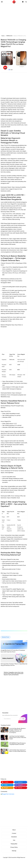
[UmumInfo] (14, 2)
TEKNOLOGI (6, 55)
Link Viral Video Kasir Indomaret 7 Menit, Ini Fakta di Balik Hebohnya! (17, 750)
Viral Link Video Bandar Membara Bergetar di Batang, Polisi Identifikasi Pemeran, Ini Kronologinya (17, 730)
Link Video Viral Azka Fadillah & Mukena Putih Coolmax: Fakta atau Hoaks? (17, 737)
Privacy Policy (14, 847)
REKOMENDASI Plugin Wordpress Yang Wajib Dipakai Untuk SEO (17, 743)
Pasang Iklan (14, 843)
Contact (14, 833)
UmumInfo (13, 857)
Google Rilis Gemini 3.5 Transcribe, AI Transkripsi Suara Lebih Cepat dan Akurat (13, 651)
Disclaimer (14, 836)
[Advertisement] (14, 19)
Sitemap (14, 850)
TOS (14, 840)
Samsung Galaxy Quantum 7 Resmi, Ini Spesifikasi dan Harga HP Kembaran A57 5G (14, 664)
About (14, 830)
